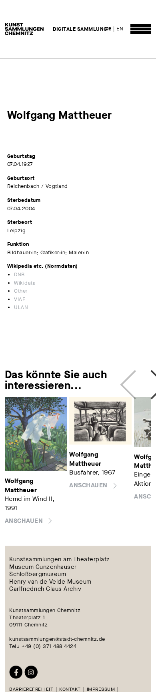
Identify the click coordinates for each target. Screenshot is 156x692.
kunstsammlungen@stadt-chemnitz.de (57, 639)
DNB (19, 274)
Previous (130, 380)
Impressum (101, 689)
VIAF (19, 299)
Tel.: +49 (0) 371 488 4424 (42, 646)
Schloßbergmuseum (37, 574)
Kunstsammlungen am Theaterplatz (59, 560)
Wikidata (25, 282)
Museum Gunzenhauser (43, 567)
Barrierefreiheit (31, 689)
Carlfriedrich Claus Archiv (45, 589)
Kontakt (70, 689)
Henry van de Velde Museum (50, 582)
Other (21, 290)
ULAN (21, 307)
